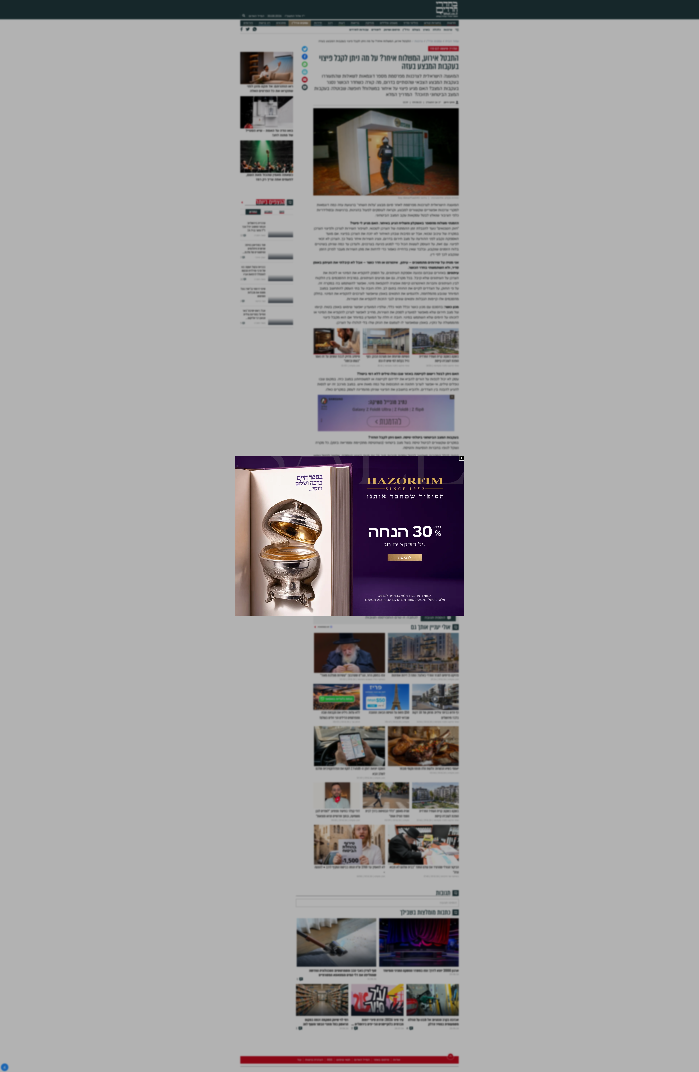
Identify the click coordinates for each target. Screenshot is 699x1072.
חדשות (451, 23)
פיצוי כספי (425, 615)
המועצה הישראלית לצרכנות (399, 615)
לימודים (376, 30)
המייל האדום (256, 16)
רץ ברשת (264, 23)
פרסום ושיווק (392, 30)
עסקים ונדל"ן (300, 23)
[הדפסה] (305, 110)
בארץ (426, 30)
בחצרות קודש (432, 23)
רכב (330, 23)
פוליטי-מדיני (410, 23)
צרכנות (448, 30)
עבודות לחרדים (358, 30)
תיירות (318, 23)
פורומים (248, 23)
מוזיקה (369, 23)
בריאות (355, 23)
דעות (342, 23)
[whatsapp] (305, 102)
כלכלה (437, 30)
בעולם (416, 30)
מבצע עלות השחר (447, 615)
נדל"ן (406, 30)
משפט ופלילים (388, 23)
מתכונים (281, 23)
